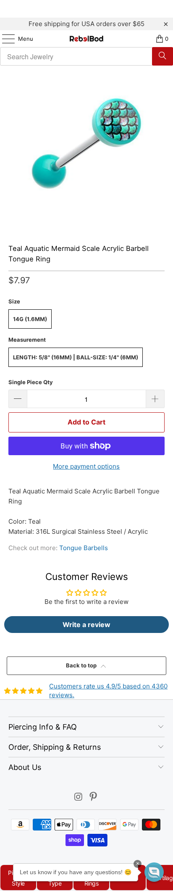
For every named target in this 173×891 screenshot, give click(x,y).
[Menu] (4, 38)
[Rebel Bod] (86, 38)
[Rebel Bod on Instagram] (78, 797)
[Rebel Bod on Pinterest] (93, 797)
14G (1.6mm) (30, 319)
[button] (154, 872)
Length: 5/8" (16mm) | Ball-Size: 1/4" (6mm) (75, 357)
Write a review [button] (86, 624)
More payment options (86, 466)
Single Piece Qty (30, 382)
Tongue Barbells (83, 548)
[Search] (162, 56)
